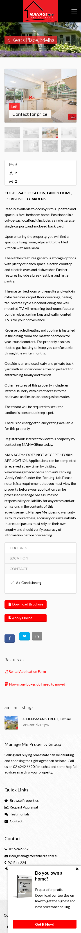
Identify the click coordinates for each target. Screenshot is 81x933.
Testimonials (19, 814)
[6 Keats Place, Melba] (40, 95)
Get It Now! (44, 924)
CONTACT (19, 568)
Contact (15, 821)
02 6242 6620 (24, 766)
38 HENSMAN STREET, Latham (46, 719)
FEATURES (18, 548)
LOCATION (19, 558)
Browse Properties (24, 800)
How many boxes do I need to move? (36, 684)
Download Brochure (27, 604)
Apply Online (21, 618)
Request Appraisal (23, 807)
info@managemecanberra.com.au (33, 856)
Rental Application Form (27, 671)
